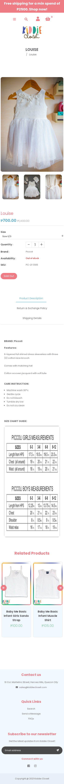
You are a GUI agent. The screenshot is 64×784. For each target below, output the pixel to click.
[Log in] (38, 19)
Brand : (5, 251)
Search (31, 708)
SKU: (3, 265)
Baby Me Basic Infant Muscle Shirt (48, 616)
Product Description (31, 298)
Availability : (8, 258)
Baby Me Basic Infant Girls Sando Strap (16, 616)
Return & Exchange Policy (32, 308)
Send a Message (31, 713)
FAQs (31, 718)
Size (3, 232)
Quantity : (7, 244)
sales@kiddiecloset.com (33, 687)
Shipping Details (32, 318)
